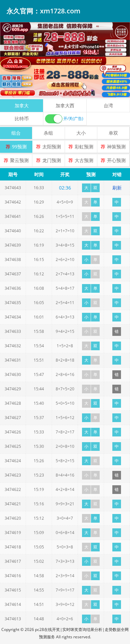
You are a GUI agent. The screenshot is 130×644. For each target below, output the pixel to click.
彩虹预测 (84, 146)
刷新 (117, 187)
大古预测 (84, 160)
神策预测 (116, 146)
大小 (81, 133)
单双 (113, 133)
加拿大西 (65, 105)
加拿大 (22, 105)
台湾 (108, 105)
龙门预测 (51, 160)
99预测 (19, 146)
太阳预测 (51, 146)
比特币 (22, 118)
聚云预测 (19, 160)
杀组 (48, 133)
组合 (16, 133)
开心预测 (116, 160)
